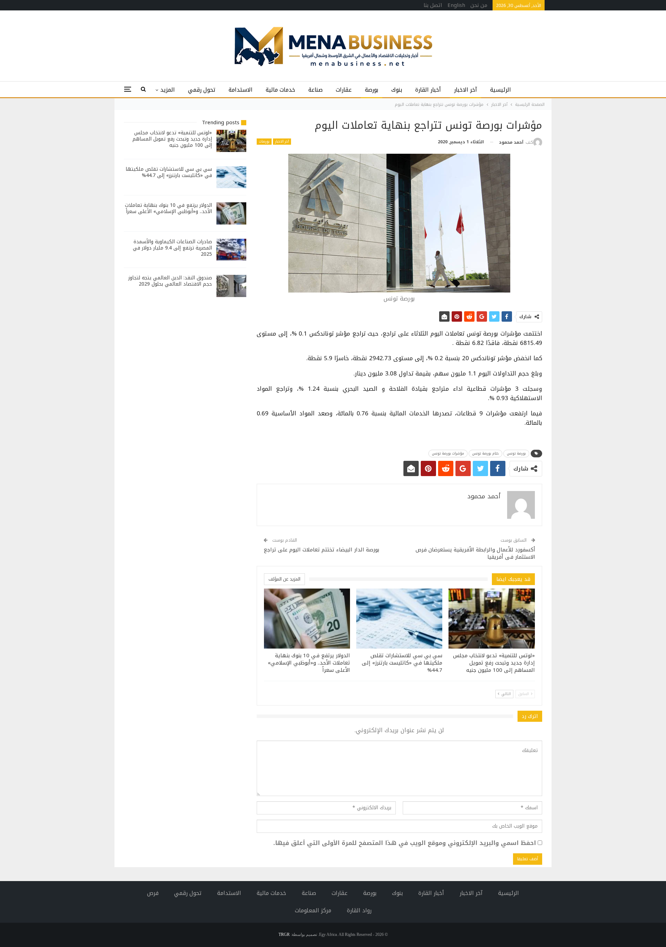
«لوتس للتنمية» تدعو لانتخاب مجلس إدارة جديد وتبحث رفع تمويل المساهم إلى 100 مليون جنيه (172, 139)
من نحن (478, 5)
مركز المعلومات (313, 910)
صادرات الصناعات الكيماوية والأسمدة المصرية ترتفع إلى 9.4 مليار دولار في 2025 (172, 248)
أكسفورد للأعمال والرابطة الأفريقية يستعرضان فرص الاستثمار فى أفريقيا (475, 553)
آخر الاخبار (465, 89)
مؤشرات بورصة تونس (448, 453)
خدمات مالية (280, 89)
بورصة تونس (516, 453)
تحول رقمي (201, 89)
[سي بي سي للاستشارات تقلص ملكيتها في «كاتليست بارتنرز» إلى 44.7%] (399, 619)
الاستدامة (241, 89)
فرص (153, 893)
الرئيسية (500, 89)
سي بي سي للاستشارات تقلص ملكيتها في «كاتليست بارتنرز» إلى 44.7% (169, 172)
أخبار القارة (428, 89)
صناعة (315, 89)
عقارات (344, 89)
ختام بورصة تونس (485, 453)
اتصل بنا (433, 5)
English (456, 5)
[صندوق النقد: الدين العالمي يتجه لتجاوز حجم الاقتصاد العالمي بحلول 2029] (231, 286)
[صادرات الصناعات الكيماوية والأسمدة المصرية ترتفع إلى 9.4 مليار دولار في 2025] (231, 250)
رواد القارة (359, 910)
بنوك (396, 89)
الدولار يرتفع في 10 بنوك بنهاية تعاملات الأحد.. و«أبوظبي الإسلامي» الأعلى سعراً (168, 208)
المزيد (167, 89)
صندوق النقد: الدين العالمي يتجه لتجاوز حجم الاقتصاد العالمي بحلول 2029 (170, 281)
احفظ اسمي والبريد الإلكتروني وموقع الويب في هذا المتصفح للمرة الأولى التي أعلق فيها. (404, 843)
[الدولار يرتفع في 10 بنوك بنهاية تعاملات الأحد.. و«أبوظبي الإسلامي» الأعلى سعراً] (307, 619)
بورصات (264, 141)
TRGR (284, 934)
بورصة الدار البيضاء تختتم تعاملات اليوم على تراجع (321, 550)
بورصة (371, 89)
